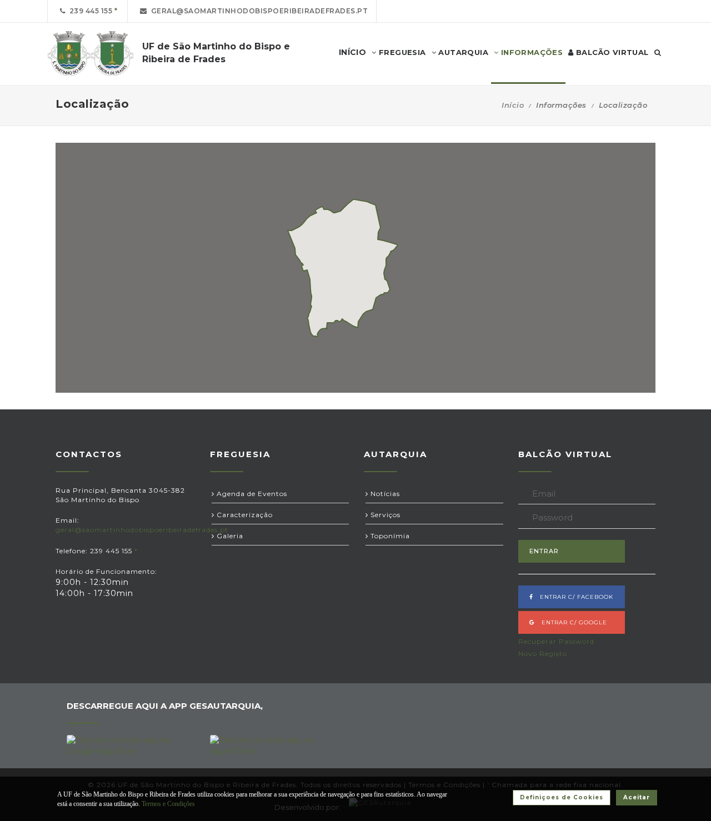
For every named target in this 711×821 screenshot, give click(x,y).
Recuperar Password (556, 641)
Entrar (544, 551)
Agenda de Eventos (250, 493)
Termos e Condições (168, 804)
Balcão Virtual (611, 52)
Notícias (384, 493)
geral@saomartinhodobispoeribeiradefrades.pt (257, 11)
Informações (530, 52)
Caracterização (243, 514)
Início (513, 105)
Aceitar (636, 797)
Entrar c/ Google (571, 622)
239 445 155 (89, 11)
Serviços (384, 514)
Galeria (228, 536)
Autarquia (462, 52)
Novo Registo (542, 653)
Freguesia (401, 52)
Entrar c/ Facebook (573, 596)
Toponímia (389, 536)
